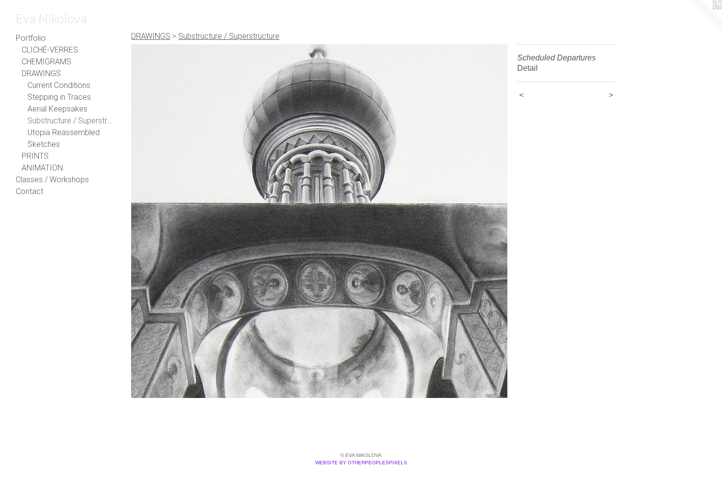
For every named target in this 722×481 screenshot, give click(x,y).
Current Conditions (59, 85)
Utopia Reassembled (64, 132)
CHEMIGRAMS (46, 61)
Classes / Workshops (52, 179)
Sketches (44, 144)
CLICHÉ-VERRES (50, 50)
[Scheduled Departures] (319, 221)
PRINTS (35, 156)
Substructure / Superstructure (71, 120)
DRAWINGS (41, 73)
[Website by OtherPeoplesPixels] (702, 19)
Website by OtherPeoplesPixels (361, 462)
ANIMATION (42, 167)
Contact (29, 191)
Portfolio (31, 38)
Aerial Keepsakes (57, 108)
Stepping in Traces (59, 97)
